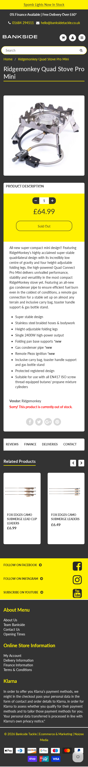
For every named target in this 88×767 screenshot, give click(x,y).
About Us (10, 620)
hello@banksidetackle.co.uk (60, 23)
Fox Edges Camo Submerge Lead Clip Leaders (22, 519)
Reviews (12, 444)
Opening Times (14, 634)
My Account (12, 656)
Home (8, 59)
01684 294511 (23, 23)
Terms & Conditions (18, 670)
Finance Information (18, 665)
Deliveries (50, 444)
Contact (70, 444)
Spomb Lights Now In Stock (44, 5)
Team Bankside (14, 625)
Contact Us (12, 629)
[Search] (81, 50)
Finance (30, 444)
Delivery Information (19, 660)
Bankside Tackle (26, 734)
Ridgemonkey (31, 401)
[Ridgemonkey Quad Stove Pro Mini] (44, 135)
